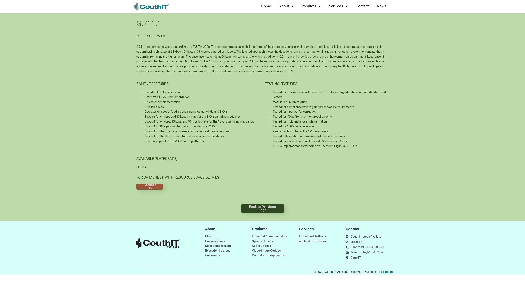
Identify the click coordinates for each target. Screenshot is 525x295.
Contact (362, 6)
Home (266, 6)
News (382, 6)
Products (308, 6)
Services (336, 6)
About (284, 6)
